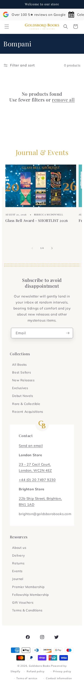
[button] (7, 26)
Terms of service (26, 678)
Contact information (59, 678)
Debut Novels (22, 396)
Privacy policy (62, 671)
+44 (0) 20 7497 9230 (37, 480)
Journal (17, 579)
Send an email (31, 446)
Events (17, 571)
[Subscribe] (68, 333)
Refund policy (35, 671)
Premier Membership (28, 587)
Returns (18, 563)
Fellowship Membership (30, 595)
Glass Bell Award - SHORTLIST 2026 (36, 220)
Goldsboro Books (39, 665)
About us (19, 548)
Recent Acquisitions (27, 412)
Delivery (18, 555)
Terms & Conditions (27, 610)
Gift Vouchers (22, 602)
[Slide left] (32, 248)
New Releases (23, 380)
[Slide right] (52, 248)
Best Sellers (21, 372)
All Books (19, 365)
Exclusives (20, 388)
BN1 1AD (26, 504)
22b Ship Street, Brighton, (40, 498)
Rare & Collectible (26, 404)
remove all (63, 100)
